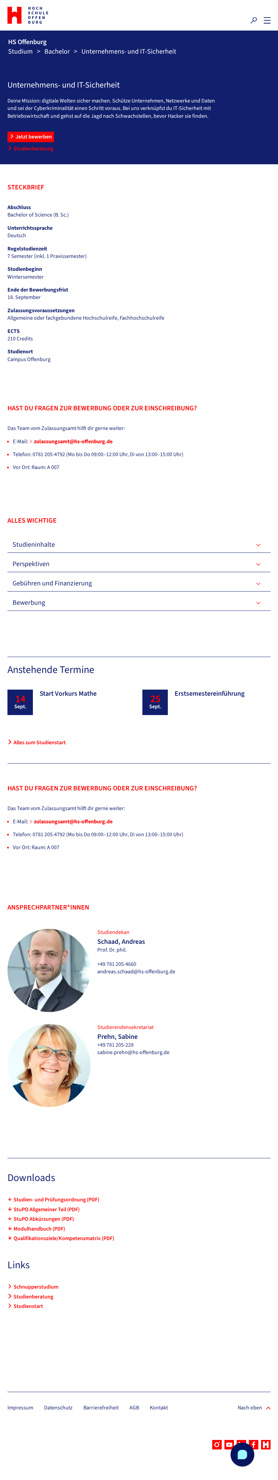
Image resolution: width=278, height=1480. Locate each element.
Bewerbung (29, 602)
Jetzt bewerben (34, 136)
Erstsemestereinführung (209, 693)
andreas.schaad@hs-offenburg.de (136, 971)
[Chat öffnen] (242, 1454)
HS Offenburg (27, 42)
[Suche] (253, 20)
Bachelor (57, 51)
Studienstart (28, 1306)
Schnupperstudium (36, 1287)
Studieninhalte (34, 544)
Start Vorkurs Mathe (68, 693)
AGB (134, 1407)
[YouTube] (229, 1444)
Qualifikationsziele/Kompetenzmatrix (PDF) (64, 1238)
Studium (20, 51)
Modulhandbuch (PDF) (39, 1229)
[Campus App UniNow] (266, 1444)
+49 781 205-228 (115, 1045)
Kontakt (159, 1407)
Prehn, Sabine (117, 1037)
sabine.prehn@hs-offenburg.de (133, 1052)
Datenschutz (58, 1407)
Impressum (20, 1407)
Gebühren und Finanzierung (52, 583)
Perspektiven (31, 564)
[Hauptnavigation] (267, 20)
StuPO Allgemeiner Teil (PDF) (47, 1209)
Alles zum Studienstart (40, 742)
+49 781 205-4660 (116, 964)
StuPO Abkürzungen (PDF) (44, 1219)
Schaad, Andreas (121, 942)
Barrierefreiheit (101, 1407)
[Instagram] (217, 1444)
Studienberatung (33, 148)
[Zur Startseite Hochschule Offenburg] (71, 15)
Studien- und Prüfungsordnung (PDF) (56, 1199)
